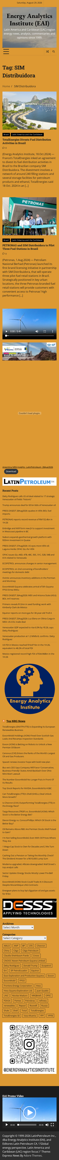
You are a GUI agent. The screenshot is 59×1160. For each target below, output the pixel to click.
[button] (29, 1112)
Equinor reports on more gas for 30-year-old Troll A (27, 612)
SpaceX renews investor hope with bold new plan (26, 761)
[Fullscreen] (52, 1124)
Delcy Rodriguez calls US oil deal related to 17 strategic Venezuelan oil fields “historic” (28, 498)
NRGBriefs (36, 995)
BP (23, 945)
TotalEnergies (37, 1010)
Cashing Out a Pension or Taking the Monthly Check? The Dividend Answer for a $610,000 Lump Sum (28, 857)
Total (24, 1010)
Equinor (35, 970)
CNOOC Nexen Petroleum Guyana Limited (24, 960)
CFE (31, 945)
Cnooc (36, 955)
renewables (9, 1005)
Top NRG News (15, 721)
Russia (44, 1005)
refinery (43, 1000)
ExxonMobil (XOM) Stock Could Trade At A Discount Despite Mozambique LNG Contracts (27, 883)
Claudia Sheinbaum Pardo (16, 955)
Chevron (41, 945)
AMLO (7, 945)
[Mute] (47, 1124)
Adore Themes (33, 1155)
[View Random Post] (47, 51)
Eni (5, 970)
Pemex (17, 1000)
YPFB (50, 1015)
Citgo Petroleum (31, 950)
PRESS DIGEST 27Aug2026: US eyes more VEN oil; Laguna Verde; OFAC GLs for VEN (25, 547)
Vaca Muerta (30, 1015)
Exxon (51, 975)
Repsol (22, 1005)
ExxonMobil (9, 980)
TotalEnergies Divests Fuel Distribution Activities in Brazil (26, 141)
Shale (6, 1010)
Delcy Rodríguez (11, 965)
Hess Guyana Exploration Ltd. (18, 990)
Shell (15, 1010)
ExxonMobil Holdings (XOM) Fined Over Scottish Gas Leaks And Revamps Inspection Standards (28, 737)
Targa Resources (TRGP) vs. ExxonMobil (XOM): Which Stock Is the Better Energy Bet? (28, 813)
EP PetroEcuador (19, 970)
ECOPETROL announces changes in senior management (29, 563)
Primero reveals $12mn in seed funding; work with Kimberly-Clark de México (26, 606)
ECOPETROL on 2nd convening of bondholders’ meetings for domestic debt (25, 570)
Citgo (16, 950)
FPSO (22, 980)
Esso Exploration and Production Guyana (24, 975)
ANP (16, 945)
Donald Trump (30, 965)
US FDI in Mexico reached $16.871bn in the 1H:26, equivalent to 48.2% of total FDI (26, 646)
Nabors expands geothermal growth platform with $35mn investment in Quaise (27, 539)
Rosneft (33, 1005)
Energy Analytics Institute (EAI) (29, 19)
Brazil (6, 134)
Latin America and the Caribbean (27, 134)
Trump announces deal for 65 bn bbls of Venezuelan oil (29, 505)
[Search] (53, 51)
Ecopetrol (46, 965)
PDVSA (7, 1000)
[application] (29, 1112)
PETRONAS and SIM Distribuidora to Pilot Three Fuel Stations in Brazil (28, 246)
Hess (38, 985)
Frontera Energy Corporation (18, 985)
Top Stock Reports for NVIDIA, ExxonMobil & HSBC (27, 788)
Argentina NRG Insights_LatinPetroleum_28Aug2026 (27, 467)
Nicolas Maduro (20, 995)
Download (11, 471)
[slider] (26, 1125)
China (6, 950)
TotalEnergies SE (12, 1015)
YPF (42, 1015)
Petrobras (30, 1000)
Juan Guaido (43, 990)
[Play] (6, 1124)
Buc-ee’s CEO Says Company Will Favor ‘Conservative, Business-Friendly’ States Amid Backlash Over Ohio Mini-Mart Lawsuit (28, 770)
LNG (6, 995)
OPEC (48, 995)
